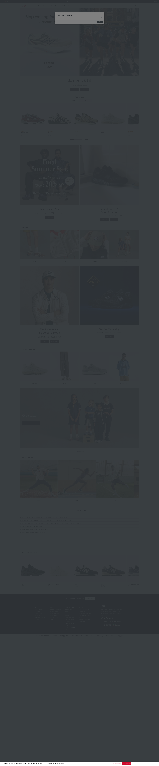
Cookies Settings (117, 763)
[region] (79, 764)
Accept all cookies (127, 763)
